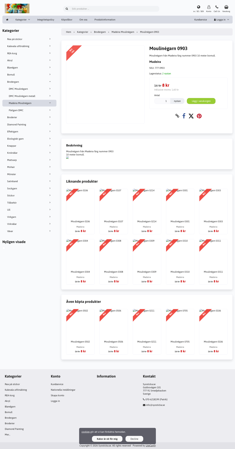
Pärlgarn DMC (16, 110)
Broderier (12, 117)
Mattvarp (12, 160)
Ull (8, 209)
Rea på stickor (14, 39)
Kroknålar (12, 152)
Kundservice (200, 19)
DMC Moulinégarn (18, 88)
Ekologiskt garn (15, 138)
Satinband (12, 181)
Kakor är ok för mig (107, 438)
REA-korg (12, 53)
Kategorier (21, 19)
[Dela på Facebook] (183, 115)
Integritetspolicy (45, 19)
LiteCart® (151, 445)
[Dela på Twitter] (191, 115)
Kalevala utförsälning (18, 46)
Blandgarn (12, 67)
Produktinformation (104, 19)
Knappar (11, 145)
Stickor (11, 195)
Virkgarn (11, 217)
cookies (86, 431)
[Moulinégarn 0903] (7, 248)
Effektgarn (12, 131)
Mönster (11, 174)
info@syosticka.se (155, 405)
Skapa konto (57, 395)
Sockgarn (12, 188)
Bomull (11, 74)
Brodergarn (13, 81)
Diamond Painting (16, 124)
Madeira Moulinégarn (20, 103)
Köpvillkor (66, 19)
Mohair (11, 167)
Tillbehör (12, 202)
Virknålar (12, 224)
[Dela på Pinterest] (199, 115)
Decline (134, 438)
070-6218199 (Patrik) (156, 399)
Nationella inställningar (63, 389)
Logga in (220, 19)
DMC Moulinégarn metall (22, 96)
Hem (68, 32)
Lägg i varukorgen (201, 101)
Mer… (7, 434)
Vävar (10, 231)
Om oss (83, 19)
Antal (157, 95)
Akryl (9, 60)
